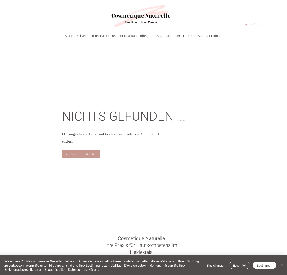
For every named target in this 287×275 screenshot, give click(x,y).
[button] (136, 35)
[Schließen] (281, 265)
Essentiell (239, 265)
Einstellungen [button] (215, 265)
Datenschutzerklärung (83, 269)
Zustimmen (264, 265)
